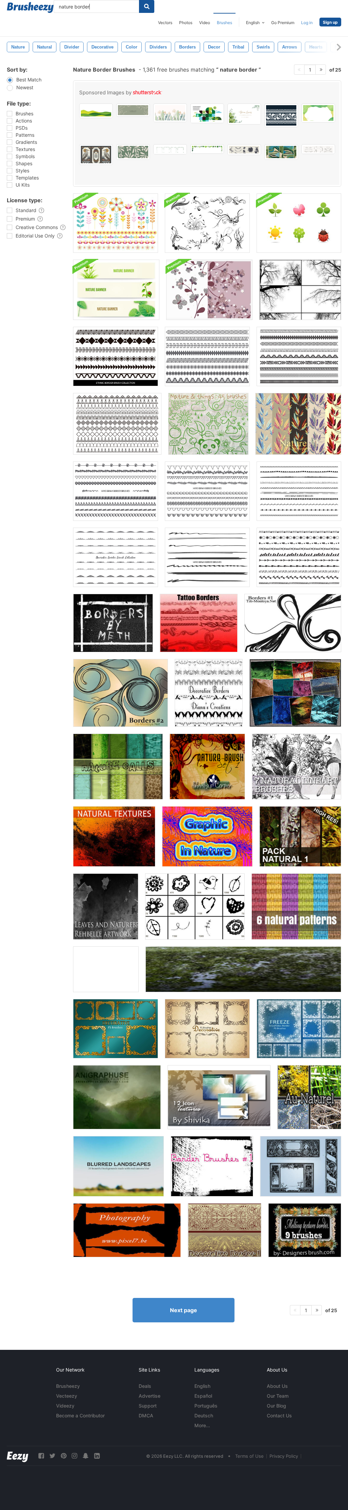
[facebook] (41, 1456)
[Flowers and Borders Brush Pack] (115, 223)
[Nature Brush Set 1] (207, 766)
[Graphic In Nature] (207, 836)
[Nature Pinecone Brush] (106, 969)
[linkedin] (97, 1456)
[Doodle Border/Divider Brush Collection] (207, 491)
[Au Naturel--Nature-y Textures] (309, 1097)
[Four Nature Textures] (243, 969)
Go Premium (282, 22)
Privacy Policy (283, 1456)
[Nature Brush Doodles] (195, 906)
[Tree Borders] (300, 290)
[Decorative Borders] (209, 693)
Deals (145, 1386)
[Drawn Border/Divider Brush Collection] (115, 491)
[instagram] (74, 1456)
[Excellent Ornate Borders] (300, 1166)
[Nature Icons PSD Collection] (299, 223)
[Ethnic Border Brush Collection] (207, 356)
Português (206, 1406)
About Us (277, 1386)
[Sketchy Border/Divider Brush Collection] (299, 491)
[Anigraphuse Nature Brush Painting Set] (117, 1097)
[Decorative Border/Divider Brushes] (299, 356)
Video (204, 22)
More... (202, 1425)
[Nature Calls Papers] (118, 766)
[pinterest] (63, 1456)
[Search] (146, 6)
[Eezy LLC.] (17, 1456)
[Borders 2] (120, 693)
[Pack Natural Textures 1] (300, 836)
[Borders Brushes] (292, 623)
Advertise (149, 1396)
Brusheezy (68, 1386)
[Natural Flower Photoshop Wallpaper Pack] (209, 290)
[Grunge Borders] (113, 623)
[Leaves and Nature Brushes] (105, 906)
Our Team (278, 1396)
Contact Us (279, 1415)
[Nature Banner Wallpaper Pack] (116, 290)
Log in (307, 22)
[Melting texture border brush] (304, 1230)
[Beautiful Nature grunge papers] (295, 693)
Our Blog (276, 1406)
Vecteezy (66, 1396)
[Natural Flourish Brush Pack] (207, 223)
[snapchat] (86, 1456)
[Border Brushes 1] (212, 1166)
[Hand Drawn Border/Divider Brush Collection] (207, 557)
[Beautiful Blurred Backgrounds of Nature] (118, 1166)
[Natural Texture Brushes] (114, 836)
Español (203, 1396)
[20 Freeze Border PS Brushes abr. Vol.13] (299, 1028)
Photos (185, 22)
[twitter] (52, 1456)
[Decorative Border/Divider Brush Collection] (115, 557)
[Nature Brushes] (208, 424)
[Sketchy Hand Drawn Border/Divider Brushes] (299, 557)
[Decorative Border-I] (224, 1230)
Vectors (165, 22)
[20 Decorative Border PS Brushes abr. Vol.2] (115, 1028)
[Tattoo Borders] (199, 623)
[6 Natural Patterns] (296, 906)
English (202, 1386)
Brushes (224, 22)
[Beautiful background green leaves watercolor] (244, 114)
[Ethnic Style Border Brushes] (115, 356)
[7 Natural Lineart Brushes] (296, 766)
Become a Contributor (80, 1415)
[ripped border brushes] (127, 1230)
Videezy (65, 1406)
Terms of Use (249, 1456)
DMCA (146, 1415)
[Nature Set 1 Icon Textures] (219, 1097)
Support (148, 1406)
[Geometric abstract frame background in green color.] (318, 112)
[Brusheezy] (30, 7)
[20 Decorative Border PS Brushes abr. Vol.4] (207, 1028)
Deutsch (203, 1415)
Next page (183, 1310)
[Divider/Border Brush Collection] (117, 424)
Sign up (330, 22)
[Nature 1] (298, 424)
